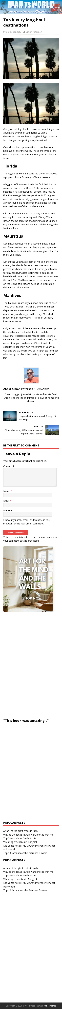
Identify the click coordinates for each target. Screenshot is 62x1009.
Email (6, 500)
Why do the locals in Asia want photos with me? (28, 834)
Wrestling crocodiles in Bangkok (20, 841)
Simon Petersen (34, 31)
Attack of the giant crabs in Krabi (20, 830)
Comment (8, 466)
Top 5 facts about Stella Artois (19, 838)
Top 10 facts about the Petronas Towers (25, 853)
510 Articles (43, 388)
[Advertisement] (28, 664)
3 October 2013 (13, 31)
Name (7, 491)
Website (7, 510)
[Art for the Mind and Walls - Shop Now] (28, 579)
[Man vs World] (31, 12)
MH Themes (50, 1005)
